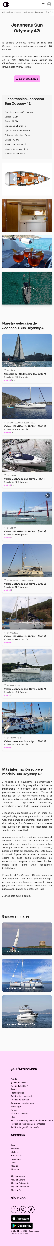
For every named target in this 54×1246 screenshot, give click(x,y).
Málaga (14, 1166)
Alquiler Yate (17, 1190)
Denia (13, 1162)
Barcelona (16, 1159)
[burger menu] (44, 4)
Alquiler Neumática (20, 1186)
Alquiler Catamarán (20, 1183)
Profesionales (17, 1093)
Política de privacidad (21, 1096)
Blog (13, 1117)
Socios (14, 1110)
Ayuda (14, 1079)
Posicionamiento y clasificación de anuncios (32, 1120)
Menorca (15, 1148)
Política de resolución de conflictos (28, 1124)
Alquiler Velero (18, 1176)
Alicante (15, 1169)
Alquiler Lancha (18, 1179)
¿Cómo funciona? (19, 1086)
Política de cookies (20, 1099)
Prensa (14, 1089)
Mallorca (15, 1152)
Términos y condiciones (22, 1103)
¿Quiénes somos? (19, 1082)
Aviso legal (16, 1106)
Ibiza (13, 1145)
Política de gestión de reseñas (25, 1127)
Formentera (16, 1155)
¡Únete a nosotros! (20, 1113)
